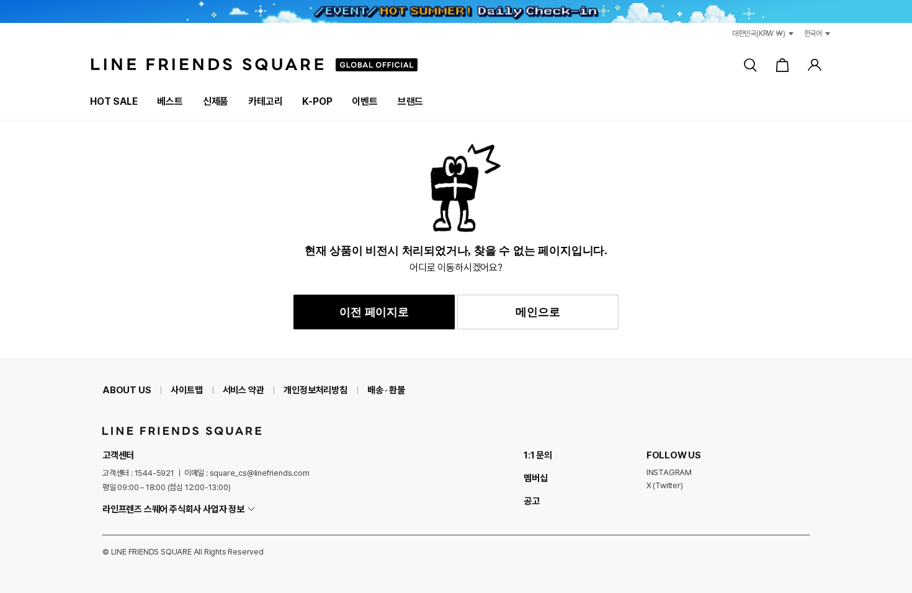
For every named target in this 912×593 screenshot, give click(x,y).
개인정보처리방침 (315, 390)
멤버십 (535, 478)
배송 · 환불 (386, 390)
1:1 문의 (538, 455)
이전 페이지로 (374, 312)
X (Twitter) (664, 485)
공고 (532, 501)
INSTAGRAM (669, 472)
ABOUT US (126, 390)
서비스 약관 (243, 390)
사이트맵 (186, 390)
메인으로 (538, 312)
